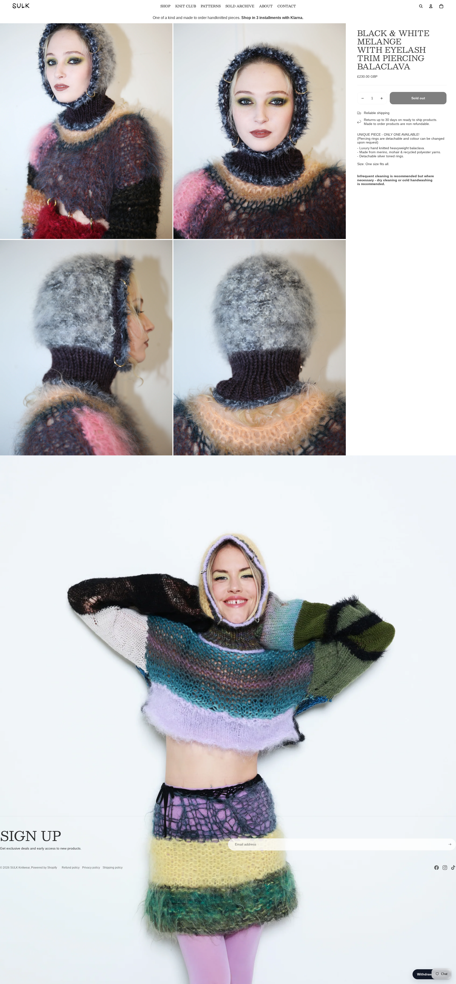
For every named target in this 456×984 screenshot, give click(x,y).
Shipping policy (113, 867)
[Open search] (421, 6)
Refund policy (71, 867)
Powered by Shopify (44, 867)
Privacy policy (91, 867)
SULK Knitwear (20, 867)
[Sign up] (450, 844)
